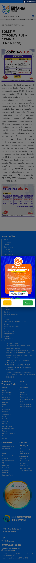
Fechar (7, 303)
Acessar (28, 303)
